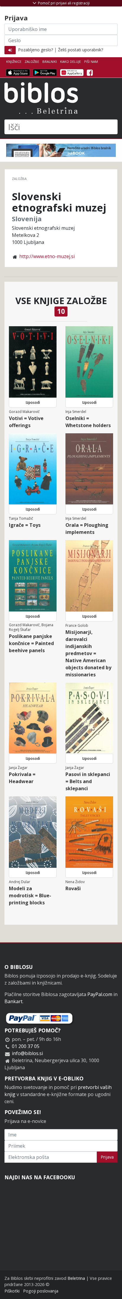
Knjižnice (13, 61)
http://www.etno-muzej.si (47, 256)
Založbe (32, 61)
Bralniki (49, 61)
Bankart (13, 1001)
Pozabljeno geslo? (35, 50)
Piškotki (12, 1291)
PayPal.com (99, 994)
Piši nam (91, 61)
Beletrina (76, 1278)
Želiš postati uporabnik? (80, 50)
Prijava (107, 1157)
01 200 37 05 (25, 1046)
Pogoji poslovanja (40, 1291)
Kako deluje (70, 61)
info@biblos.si (27, 1053)
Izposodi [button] (33, 402)
